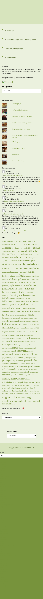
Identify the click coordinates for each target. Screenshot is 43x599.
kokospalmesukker (29, 318)
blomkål (34, 251)
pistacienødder (17, 357)
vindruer (12, 393)
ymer (38, 393)
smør (14, 378)
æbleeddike (22, 398)
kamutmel (6, 312)
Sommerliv (3, 565)
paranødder (27, 345)
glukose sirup (34, 279)
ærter (30, 401)
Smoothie (3, 537)
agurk (16, 241)
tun (16, 391)
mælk (9, 341)
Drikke (2, 517)
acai (12, 241)
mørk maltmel (17, 341)
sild (17, 375)
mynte (4, 341)
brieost (36, 254)
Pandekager (4, 533)
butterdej (30, 258)
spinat (37, 382)
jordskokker (5, 308)
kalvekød (32, 308)
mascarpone (6, 338)
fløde (21, 275)
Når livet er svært (5, 563)
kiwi (26, 315)
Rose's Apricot (26, 363)
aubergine (17, 248)
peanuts (13, 351)
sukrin (33, 385)
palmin (21, 345)
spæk (3, 385)
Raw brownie (10, 58)
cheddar (6, 264)
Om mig (2, 596)
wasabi (22, 393)
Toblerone (22, 388)
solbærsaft (27, 379)
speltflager (23, 382)
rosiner (5, 366)
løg (14, 328)
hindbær (22, 292)
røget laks (6, 372)
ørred (13, 404)
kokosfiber (6, 318)
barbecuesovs (6, 251)
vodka (18, 393)
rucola (10, 366)
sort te (17, 382)
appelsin (29, 244)
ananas (12, 244)
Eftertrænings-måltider (7, 519)
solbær (21, 378)
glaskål (28, 279)
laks (3, 328)
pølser (21, 361)
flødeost (35, 276)
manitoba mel (13, 335)
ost (18, 345)
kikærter (37, 312)
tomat (28, 388)
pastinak (32, 348)
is (15, 305)
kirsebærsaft (13, 315)
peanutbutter (6, 351)
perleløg (17, 354)
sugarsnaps (27, 385)
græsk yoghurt (9, 285)
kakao (18, 308)
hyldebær (28, 301)
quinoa (26, 361)
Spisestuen (21, 12)
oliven (14, 344)
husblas (22, 295)
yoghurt (7, 397)
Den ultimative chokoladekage (22, 116)
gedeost (24, 279)
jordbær (25, 304)
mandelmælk (22, 331)
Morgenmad (4, 529)
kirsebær (6, 315)
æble (15, 397)
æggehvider (22, 401)
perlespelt (23, 354)
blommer (17, 254)
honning (14, 295)
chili (19, 264)
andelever (21, 244)
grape (21, 282)
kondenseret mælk (16, 320)
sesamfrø (6, 375)
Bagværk (3, 490)
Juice (1, 525)
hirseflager (30, 292)
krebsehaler (35, 321)
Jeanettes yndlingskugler (14, 48)
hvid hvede (30, 295)
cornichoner (12, 268)
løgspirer (18, 328)
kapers (17, 311)
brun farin (22, 257)
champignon (30, 260)
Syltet (2, 543)
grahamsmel (6, 282)
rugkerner (22, 366)
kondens (4, 321)
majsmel (5, 332)
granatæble (14, 282)
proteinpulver (8, 360)
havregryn (7, 292)
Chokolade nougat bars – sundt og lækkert (21, 39)
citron (5, 268)
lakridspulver (33, 324)
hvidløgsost (19, 298)
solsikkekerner (8, 382)
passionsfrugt (25, 348)
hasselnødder (27, 288)
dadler (36, 268)
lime (10, 327)
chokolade (28, 264)
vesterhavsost (35, 391)
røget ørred (14, 372)
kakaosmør (26, 308)
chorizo (38, 265)
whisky (27, 393)
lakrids (24, 325)
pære (16, 360)
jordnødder (32, 304)
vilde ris (5, 393)
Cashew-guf (9, 30)
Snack (2, 541)
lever (6, 328)
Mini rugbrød (16, 142)
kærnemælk (16, 324)
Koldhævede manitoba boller (13, 175)
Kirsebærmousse (9, 190)
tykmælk (20, 391)
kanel (12, 311)
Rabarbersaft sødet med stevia (13, 214)
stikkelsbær (19, 385)
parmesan (16, 347)
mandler (33, 331)
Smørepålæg (4, 539)
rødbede (36, 366)
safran (19, 372)
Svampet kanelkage (18, 161)
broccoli (6, 257)
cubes (30, 269)
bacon (31, 247)
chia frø (14, 264)
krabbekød (28, 321)
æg (29, 397)
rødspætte (25, 369)
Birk (19, 251)
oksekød (6, 344)
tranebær (12, 391)
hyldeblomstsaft (20, 301)
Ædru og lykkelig (5, 553)
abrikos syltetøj (6, 241)
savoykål (23, 372)
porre (26, 357)
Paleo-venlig (4, 531)
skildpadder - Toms (29, 375)
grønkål (19, 285)
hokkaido (6, 295)
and (17, 244)
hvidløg (12, 298)
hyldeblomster (8, 301)
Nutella (33, 341)
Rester (2, 535)
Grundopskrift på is (18, 148)
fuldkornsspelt (15, 279)
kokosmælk (15, 318)
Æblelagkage (16, 104)
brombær (13, 258)
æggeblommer (9, 401)
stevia (13, 385)
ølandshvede (7, 404)
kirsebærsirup (21, 315)
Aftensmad (3, 466)
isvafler (18, 304)
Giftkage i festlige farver (20, 110)
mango (4, 335)
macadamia (25, 328)
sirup (21, 374)
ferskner (5, 276)
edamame (15, 272)
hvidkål (5, 298)
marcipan (23, 335)
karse (22, 312)
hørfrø (5, 304)
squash (8, 385)
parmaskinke (7, 348)
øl (39, 401)
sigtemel (13, 375)
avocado (24, 248)
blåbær (24, 254)
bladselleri (25, 251)
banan (37, 247)
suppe (37, 385)
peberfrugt (20, 350)
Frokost (2, 523)
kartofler (29, 311)
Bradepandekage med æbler (21, 129)
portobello (32, 357)
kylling (6, 324)
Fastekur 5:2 (4, 584)
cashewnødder (17, 260)
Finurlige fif (4, 580)
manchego (12, 332)
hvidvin (27, 298)
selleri (29, 372)
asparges (9, 247)
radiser (4, 363)
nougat (24, 341)
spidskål (31, 382)
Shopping (3, 592)
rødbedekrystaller (9, 369)
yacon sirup (33, 393)
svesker (4, 388)
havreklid (15, 292)
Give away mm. (5, 590)
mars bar (30, 335)
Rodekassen (4, 582)
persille (31, 354)
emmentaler (23, 272)
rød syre (31, 369)
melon (18, 338)
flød (17, 276)
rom (20, 363)
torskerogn (5, 391)
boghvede (30, 254)
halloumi (17, 289)
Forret (2, 521)
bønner (8, 261)
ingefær (11, 304)
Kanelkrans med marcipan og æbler (15, 231)
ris (17, 363)
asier (3, 248)
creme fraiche (22, 268)
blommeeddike (7, 254)
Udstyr (2, 577)
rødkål (20, 369)
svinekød (11, 388)
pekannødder (8, 354)
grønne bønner (29, 285)
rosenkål (33, 363)
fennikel (31, 271)
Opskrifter (15, 154)
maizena (32, 328)
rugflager (15, 366)
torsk (33, 388)
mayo (12, 338)
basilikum (13, 251)
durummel (6, 272)
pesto (36, 354)
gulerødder (8, 288)
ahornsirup (23, 241)
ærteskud (35, 401)
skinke (4, 379)
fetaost (12, 276)
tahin (17, 388)
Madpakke (3, 527)
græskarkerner (29, 282)
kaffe (11, 308)
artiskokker (37, 244)
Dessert (2, 502)
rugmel (29, 366)
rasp (7, 363)
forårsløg (5, 279)
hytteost (35, 301)
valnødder (27, 391)
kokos (31, 314)
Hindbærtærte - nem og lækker (22, 123)
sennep (35, 372)
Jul (1, 576)
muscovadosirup (35, 338)
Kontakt (2, 598)
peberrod (29, 351)
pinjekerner (6, 357)
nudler (28, 341)
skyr (9, 379)
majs (37, 328)
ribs (14, 363)
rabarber (33, 360)
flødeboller (28, 276)
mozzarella (25, 338)
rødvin (35, 369)
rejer (11, 363)
